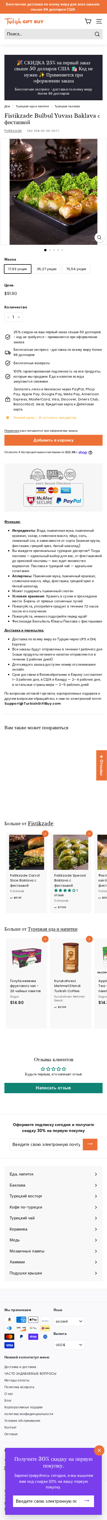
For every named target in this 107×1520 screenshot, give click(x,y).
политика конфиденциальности (29, 1414)
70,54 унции (76, 269)
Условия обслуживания (22, 1420)
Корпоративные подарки (23, 1407)
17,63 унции (17, 269)
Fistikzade (13, 130)
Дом (7, 106)
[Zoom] (99, 237)
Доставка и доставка (20, 1367)
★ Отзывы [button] (101, 765)
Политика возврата (19, 1387)
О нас (8, 1394)
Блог (7, 1400)
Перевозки (11, 431)
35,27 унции (47, 269)
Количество (15, 307)
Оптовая (11, 1434)
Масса (10, 259)
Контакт (10, 1427)
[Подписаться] (90, 1144)
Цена (9, 285)
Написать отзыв (53, 1088)
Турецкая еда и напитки (32, 106)
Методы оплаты (16, 1380)
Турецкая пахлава (67, 106)
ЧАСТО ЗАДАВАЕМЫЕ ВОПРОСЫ (30, 1373)
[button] (65, 890)
